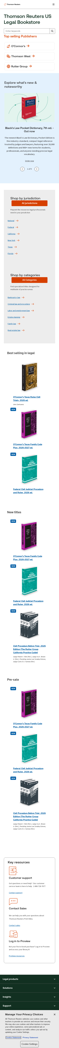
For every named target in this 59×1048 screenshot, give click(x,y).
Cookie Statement (13, 1038)
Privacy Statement (30, 1038)
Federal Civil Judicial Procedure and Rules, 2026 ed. (28, 491)
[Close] (55, 1014)
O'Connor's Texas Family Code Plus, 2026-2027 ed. (27, 446)
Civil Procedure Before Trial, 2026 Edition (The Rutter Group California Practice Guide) (29, 649)
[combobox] (27, 31)
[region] (29, 1029)
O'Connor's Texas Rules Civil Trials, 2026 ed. (26, 399)
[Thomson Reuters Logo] (12, 4)
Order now (29, 161)
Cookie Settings (29, 1044)
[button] (29, 979)
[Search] (52, 31)
